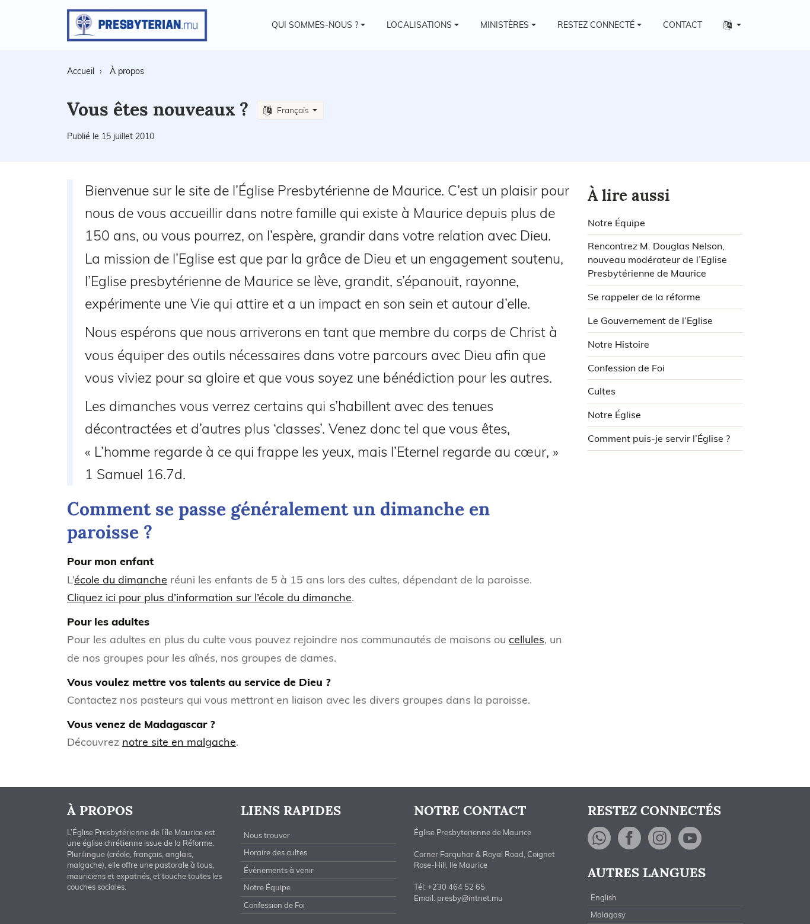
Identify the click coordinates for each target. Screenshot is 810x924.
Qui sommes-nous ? (315, 25)
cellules (526, 639)
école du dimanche (120, 579)
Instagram (660, 838)
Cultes (602, 391)
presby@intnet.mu (470, 898)
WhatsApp (599, 838)
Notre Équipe (616, 223)
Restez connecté (595, 25)
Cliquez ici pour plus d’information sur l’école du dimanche (209, 597)
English (604, 897)
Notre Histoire (618, 344)
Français (293, 110)
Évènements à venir (279, 870)
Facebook (630, 838)
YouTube (690, 838)
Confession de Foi (626, 368)
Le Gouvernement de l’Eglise (650, 320)
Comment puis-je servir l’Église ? (659, 438)
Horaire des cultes (275, 852)
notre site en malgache (179, 742)
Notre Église (614, 415)
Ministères (504, 25)
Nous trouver (267, 835)
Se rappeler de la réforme (644, 297)
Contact (682, 25)
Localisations (419, 25)
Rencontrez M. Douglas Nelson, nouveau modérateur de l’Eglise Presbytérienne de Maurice (657, 259)
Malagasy (608, 914)
